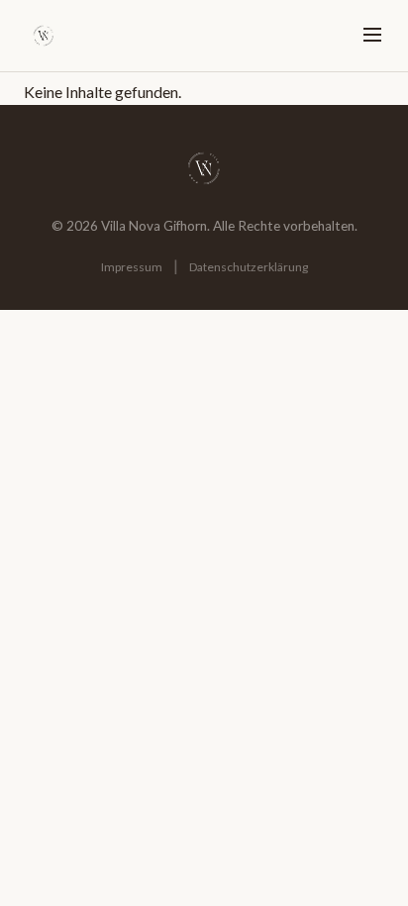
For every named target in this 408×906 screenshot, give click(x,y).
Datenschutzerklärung (248, 266)
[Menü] (372, 36)
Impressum (131, 266)
